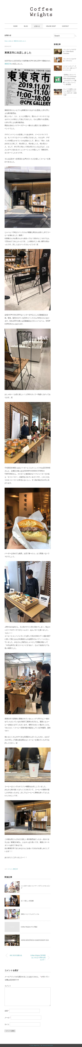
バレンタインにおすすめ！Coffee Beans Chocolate (69, 51)
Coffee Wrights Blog (35, 1045)
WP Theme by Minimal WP (47, 1045)
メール (7, 1017)
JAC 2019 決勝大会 (16, 955)
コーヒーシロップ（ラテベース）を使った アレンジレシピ (70, 68)
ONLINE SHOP (51, 26)
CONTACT (65, 26)
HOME (15, 26)
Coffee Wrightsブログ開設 (29, 927)
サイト (7, 1024)
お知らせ (37, 26)
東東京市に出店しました (20, 41)
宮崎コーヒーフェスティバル (30, 914)
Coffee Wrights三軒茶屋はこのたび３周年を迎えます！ (38, 957)
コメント (8, 986)
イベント (10, 869)
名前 (7, 1011)
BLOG (26, 26)
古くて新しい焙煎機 (27, 901)
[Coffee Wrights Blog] (41, 8)
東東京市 (8, 64)
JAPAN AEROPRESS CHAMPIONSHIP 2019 (35, 940)
